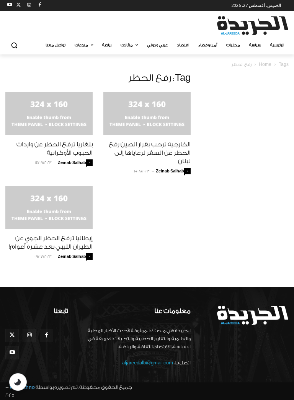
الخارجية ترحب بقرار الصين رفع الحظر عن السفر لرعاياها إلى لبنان (150, 153)
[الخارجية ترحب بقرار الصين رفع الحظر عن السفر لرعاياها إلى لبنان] (147, 113)
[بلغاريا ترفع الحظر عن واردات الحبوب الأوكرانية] (49, 113)
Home (265, 64)
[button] (14, 45)
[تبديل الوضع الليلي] (18, 382)
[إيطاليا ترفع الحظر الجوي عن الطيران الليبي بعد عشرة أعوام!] (49, 208)
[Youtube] (9, 5)
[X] (18, 5)
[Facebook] (39, 5)
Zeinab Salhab (72, 163)
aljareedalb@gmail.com (147, 363)
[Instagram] (29, 5)
